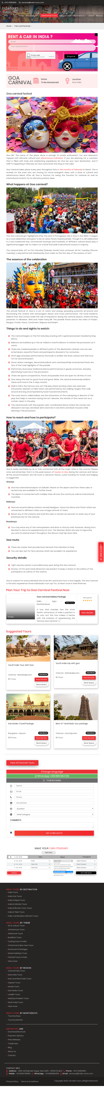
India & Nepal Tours (16, 900)
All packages (32, 16)
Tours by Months (15, 1020)
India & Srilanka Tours (17, 904)
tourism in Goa (61, 472)
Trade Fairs (13, 1043)
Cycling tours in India (17, 941)
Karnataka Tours (15, 990)
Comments (15, 820)
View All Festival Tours (22, 762)
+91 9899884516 (52, 1073)
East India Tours (15, 974)
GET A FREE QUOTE (54, 833)
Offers (91, 16)
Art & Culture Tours (16, 925)
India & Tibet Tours (16, 912)
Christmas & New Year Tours (20, 945)
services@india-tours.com (33, 2)
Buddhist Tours (14, 937)
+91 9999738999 (23, 1073)
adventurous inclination (52, 158)
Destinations (79, 16)
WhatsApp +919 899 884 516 (53, 776)
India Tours (13, 892)
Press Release (14, 1039)
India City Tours (15, 896)
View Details (41, 679)
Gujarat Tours (14, 982)
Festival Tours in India (17, 957)
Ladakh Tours (14, 994)
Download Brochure (16, 1031)
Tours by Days (14, 1016)
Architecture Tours (16, 929)
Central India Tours (16, 971)
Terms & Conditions (29, 1081)
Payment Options (16, 1035)
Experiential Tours (49, 15)
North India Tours (15, 1002)
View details (87, 612)
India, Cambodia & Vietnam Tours (23, 916)
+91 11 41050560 (10, 2)
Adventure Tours (15, 933)
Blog (10, 1047)
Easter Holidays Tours (17, 953)
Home (21, 16)
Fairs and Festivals (22, 26)
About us (12, 1051)
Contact (12, 1055)
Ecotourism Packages (18, 949)
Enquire (71, 56)
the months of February (71, 169)
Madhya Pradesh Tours (18, 998)
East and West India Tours (19, 978)
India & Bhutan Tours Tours (20, 908)
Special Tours (65, 16)
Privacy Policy (12, 1081)
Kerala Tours (13, 986)
